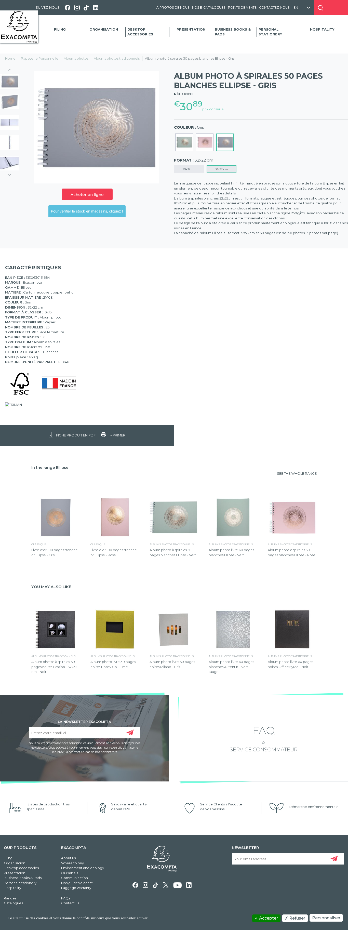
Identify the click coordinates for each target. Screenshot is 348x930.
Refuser (296, 918)
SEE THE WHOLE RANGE (297, 473)
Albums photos (76, 58)
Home (10, 58)
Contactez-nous (274, 7)
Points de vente (242, 7)
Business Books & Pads (233, 31)
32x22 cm (221, 169)
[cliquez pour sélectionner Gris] (225, 142)
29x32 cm (189, 169)
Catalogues (13, 903)
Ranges (10, 898)
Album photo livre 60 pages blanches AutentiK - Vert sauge (231, 667)
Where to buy (72, 863)
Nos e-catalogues (208, 7)
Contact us (70, 903)
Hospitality (322, 29)
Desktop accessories (140, 31)
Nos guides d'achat (77, 883)
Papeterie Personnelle (39, 58)
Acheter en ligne (87, 194)
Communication (74, 878)
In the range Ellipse (50, 467)
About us (68, 858)
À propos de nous (173, 7)
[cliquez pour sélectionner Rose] (204, 142)
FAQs (65, 898)
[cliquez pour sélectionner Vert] (184, 142)
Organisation (103, 29)
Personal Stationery (270, 31)
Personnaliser (326, 917)
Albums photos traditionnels (117, 58)
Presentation (191, 29)
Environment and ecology (82, 868)
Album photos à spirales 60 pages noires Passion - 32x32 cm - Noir (54, 667)
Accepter (268, 918)
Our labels (69, 873)
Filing (60, 29)
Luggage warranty (76, 888)
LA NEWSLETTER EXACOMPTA (84, 721)
